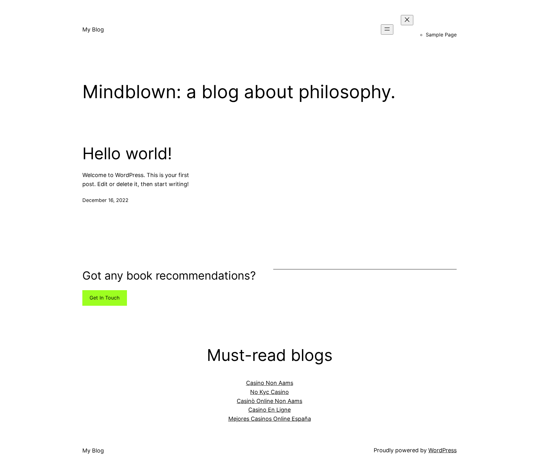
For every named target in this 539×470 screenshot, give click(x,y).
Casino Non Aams (269, 383)
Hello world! (127, 153)
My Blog (93, 29)
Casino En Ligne (269, 409)
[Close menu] (407, 20)
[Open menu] (387, 29)
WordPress (442, 450)
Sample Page (441, 34)
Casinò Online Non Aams (269, 401)
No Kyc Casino (269, 392)
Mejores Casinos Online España (269, 418)
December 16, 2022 (105, 200)
